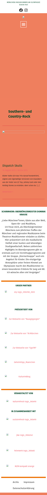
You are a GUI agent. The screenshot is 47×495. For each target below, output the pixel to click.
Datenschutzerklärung (23, 488)
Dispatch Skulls (12, 165)
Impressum (29, 482)
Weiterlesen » (7, 191)
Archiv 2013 (22, 170)
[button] (23, 24)
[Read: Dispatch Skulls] (23, 146)
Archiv (16, 482)
